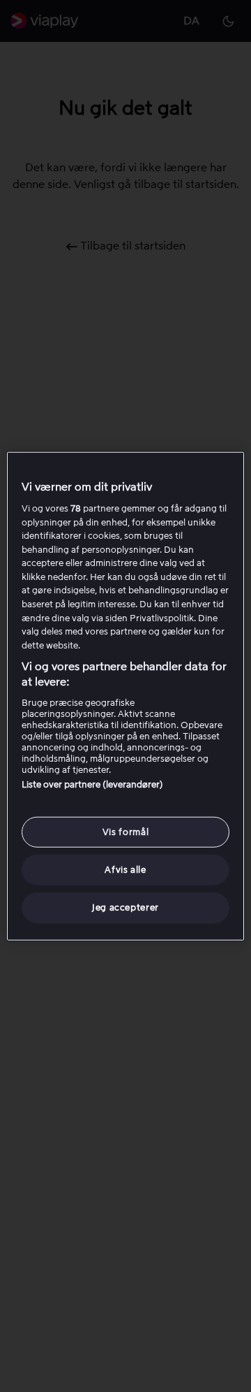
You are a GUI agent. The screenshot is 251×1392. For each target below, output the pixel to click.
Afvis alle (125, 869)
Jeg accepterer (125, 907)
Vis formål (125, 831)
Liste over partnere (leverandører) (92, 784)
